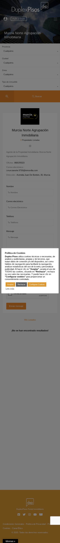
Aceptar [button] (10, 284)
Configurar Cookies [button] (37, 284)
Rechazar (21, 284)
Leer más (10, 288)
